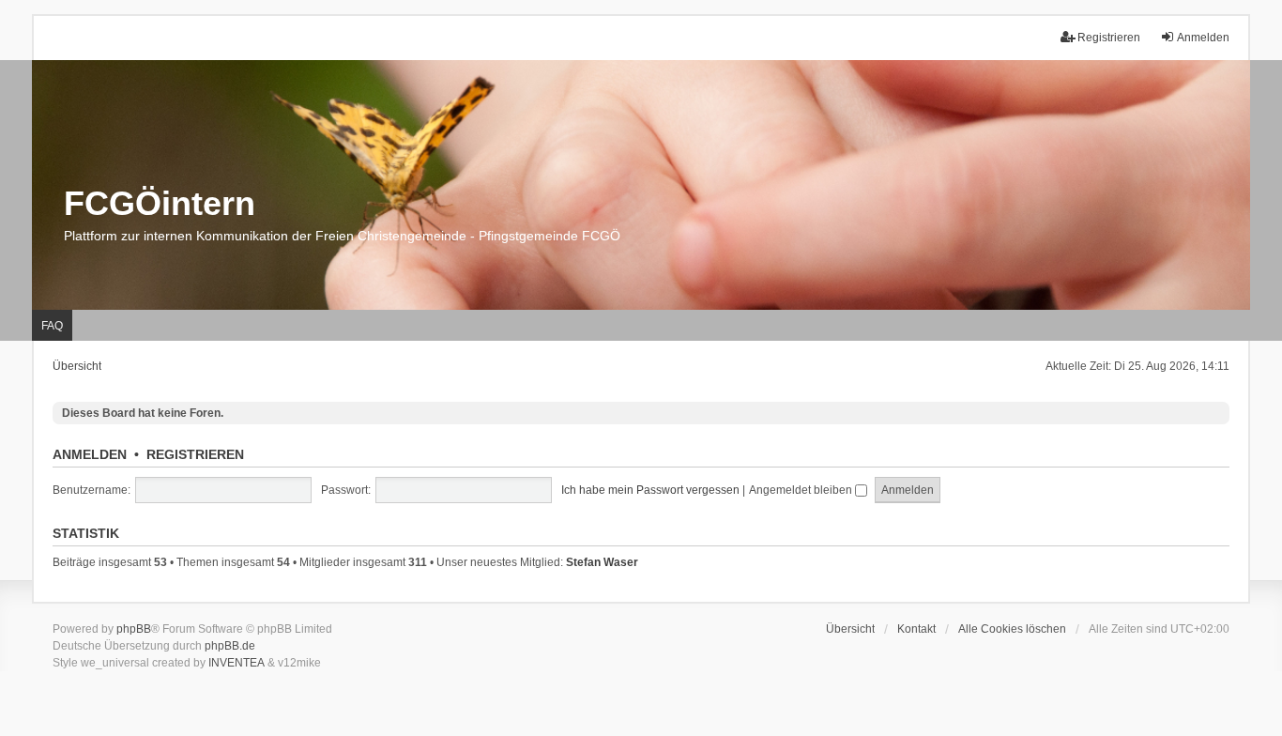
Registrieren (195, 454)
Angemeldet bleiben (802, 490)
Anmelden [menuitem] (1203, 37)
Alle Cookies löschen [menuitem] (1012, 629)
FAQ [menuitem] (52, 325)
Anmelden (90, 454)
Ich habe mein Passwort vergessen (650, 490)
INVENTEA (236, 662)
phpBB (133, 629)
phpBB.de (230, 645)
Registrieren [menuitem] (1108, 37)
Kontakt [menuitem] (916, 629)
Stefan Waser (602, 562)
